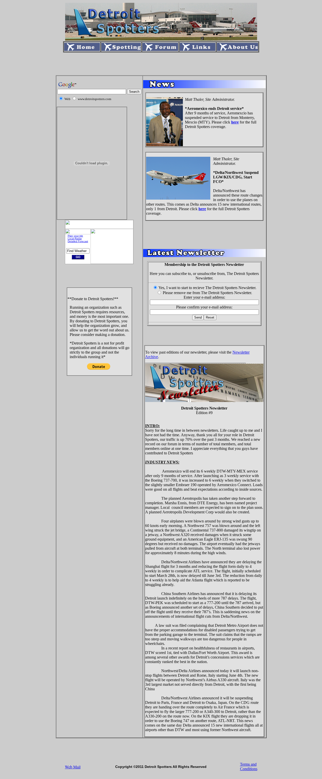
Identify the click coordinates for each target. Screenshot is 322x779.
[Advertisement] (161, 63)
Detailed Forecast (78, 241)
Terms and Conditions (248, 766)
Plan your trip (75, 235)
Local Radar (75, 238)
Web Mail (72, 766)
